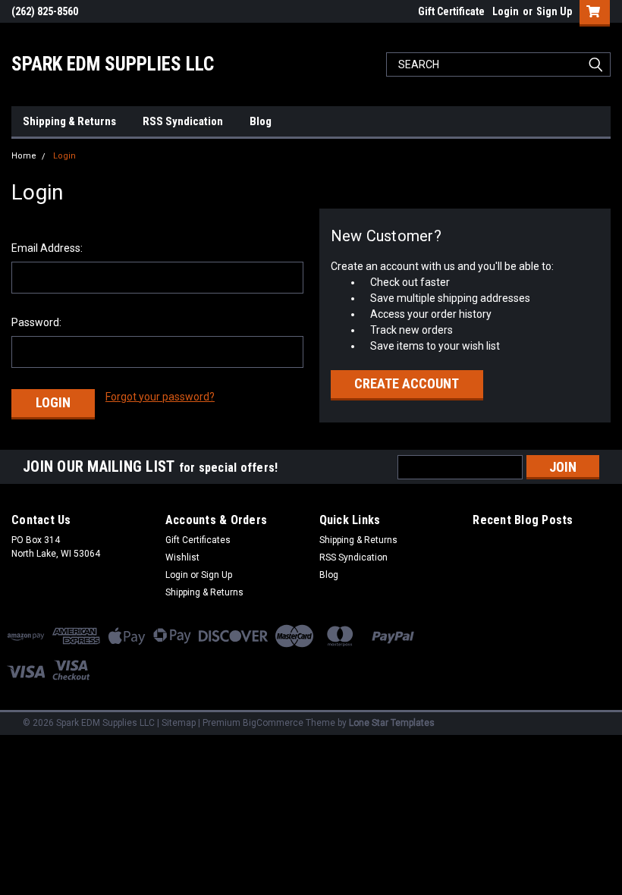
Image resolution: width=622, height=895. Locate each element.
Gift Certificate (451, 11)
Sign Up (554, 11)
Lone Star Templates (392, 723)
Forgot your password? (160, 397)
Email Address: (47, 248)
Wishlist (182, 557)
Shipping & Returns (69, 121)
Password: (36, 322)
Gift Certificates (198, 540)
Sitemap (179, 723)
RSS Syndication (183, 121)
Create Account (406, 383)
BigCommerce (273, 723)
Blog (261, 121)
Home (23, 156)
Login (505, 11)
